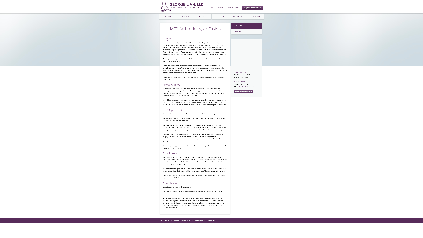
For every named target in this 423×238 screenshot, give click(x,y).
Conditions (238, 17)
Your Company (182, 6)
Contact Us (255, 17)
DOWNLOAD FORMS (232, 8)
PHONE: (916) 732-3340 (215, 8)
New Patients (185, 17)
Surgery (220, 17)
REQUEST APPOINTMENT (252, 8)
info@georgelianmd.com (246, 86)
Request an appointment (243, 91)
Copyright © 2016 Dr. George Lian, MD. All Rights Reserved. (198, 220)
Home (161, 220)
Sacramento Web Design (172, 220)
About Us (167, 17)
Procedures (203, 17)
